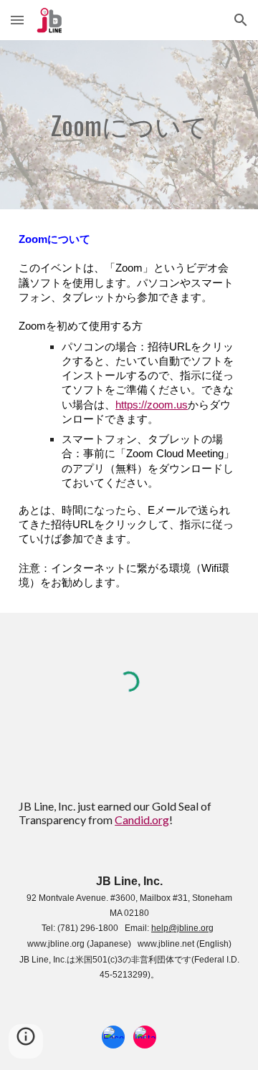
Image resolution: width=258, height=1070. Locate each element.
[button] (17, 19)
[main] (129, 124)
